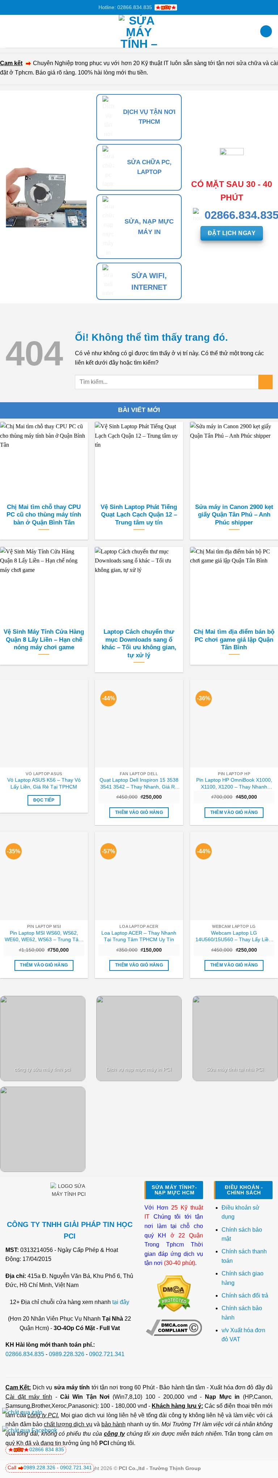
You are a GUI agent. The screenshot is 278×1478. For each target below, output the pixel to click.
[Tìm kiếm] (266, 31)
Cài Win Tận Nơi (84, 1397)
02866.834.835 (24, 1354)
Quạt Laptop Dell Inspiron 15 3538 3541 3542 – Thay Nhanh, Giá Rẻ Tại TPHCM (139, 783)
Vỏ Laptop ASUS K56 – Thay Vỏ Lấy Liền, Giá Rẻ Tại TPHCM (44, 783)
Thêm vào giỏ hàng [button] (139, 812)
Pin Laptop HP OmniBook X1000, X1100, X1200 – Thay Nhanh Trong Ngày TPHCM (234, 783)
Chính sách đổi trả (246, 1295)
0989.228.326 (66, 1354)
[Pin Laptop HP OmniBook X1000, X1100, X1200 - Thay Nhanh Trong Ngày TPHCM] (234, 724)
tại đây (120, 1302)
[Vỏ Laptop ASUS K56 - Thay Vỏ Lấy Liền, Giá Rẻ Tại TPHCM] (44, 724)
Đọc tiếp (44, 800)
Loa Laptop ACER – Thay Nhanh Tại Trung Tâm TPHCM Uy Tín (138, 936)
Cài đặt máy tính (28, 1397)
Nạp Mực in (222, 1397)
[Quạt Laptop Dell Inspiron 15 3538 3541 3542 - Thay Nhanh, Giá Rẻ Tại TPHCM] (139, 724)
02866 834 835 (46, 1449)
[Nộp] (265, 382)
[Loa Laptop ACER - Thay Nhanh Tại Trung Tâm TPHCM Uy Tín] (139, 876)
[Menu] (9, 31)
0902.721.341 (107, 1354)
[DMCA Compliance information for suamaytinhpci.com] (174, 1327)
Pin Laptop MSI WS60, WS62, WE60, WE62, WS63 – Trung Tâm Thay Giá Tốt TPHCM (44, 936)
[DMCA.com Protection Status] (174, 1293)
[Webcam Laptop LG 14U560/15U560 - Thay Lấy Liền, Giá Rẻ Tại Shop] (234, 876)
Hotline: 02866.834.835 (125, 7)
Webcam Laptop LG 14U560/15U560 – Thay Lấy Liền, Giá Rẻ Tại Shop (234, 936)
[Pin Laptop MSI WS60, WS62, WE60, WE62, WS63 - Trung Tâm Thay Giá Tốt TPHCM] (44, 876)
